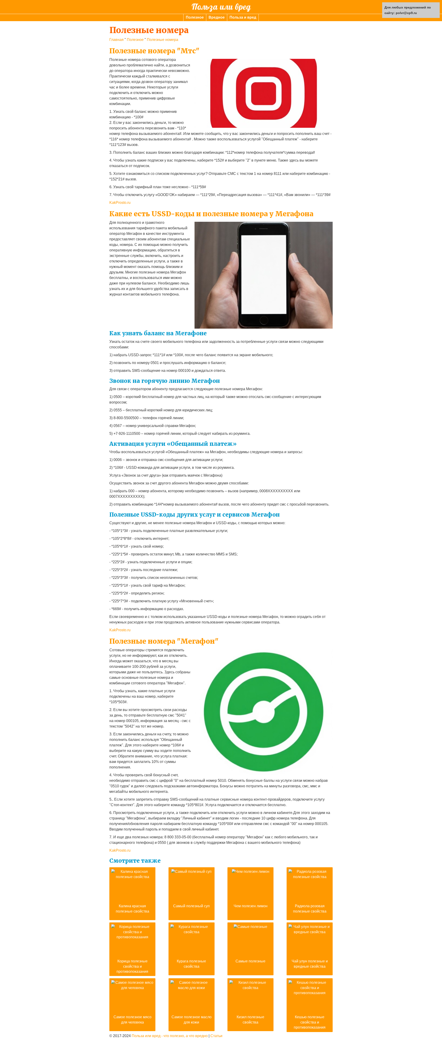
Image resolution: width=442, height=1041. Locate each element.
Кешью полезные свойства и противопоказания (310, 1022)
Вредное (217, 17)
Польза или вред (221, 6)
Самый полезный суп (191, 906)
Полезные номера (162, 40)
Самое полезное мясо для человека (132, 1019)
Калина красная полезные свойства (132, 908)
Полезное (195, 17)
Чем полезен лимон (251, 906)
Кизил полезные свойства (250, 1019)
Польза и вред (243, 17)
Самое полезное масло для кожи (192, 1019)
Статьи (216, 1036)
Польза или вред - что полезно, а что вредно (170, 1036)
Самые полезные (250, 961)
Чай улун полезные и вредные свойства (310, 963)
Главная (116, 40)
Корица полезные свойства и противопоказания (132, 966)
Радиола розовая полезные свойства (309, 908)
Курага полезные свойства (191, 963)
